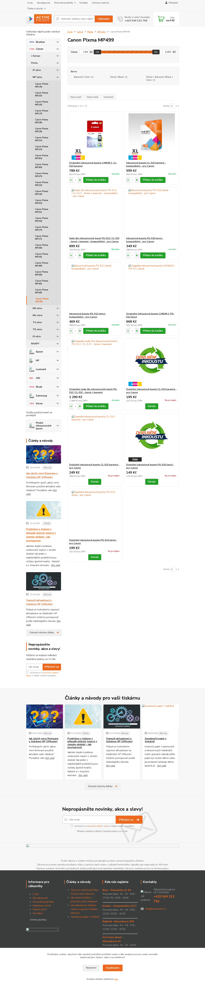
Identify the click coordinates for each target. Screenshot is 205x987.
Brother (40, 42)
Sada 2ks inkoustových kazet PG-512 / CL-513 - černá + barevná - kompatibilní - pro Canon (94, 240)
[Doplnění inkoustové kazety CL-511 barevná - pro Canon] (151, 363)
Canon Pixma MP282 (41, 255)
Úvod (70, 31)
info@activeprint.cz (155, 908)
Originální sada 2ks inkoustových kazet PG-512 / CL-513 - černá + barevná (93, 391)
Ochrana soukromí (100, 2)
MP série (37, 77)
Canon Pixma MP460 (41, 166)
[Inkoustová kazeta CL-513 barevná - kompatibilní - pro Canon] (151, 136)
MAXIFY (35, 343)
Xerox (39, 403)
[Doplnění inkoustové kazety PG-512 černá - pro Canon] (94, 514)
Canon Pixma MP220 (41, 148)
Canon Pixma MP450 (41, 157)
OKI (38, 378)
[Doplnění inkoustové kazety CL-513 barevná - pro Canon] (94, 438)
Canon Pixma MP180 (41, 121)
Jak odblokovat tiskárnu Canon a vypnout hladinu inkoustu (84, 909)
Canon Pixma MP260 (41, 220)
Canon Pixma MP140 (41, 85)
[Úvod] (39, 19)
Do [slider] (156, 52)
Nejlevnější (92, 97)
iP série (37, 70)
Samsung (41, 395)
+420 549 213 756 (136, 20)
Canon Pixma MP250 (41, 202)
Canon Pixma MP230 (41, 184)
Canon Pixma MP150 (41, 94)
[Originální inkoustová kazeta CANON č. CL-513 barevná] (94, 136)
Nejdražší (108, 97)
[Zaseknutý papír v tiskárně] (160, 716)
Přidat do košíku (96, 180)
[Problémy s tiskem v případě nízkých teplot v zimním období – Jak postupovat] (43, 511)
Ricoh (39, 386)
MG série (37, 315)
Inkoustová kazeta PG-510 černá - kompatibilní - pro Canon (144, 240)
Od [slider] (97, 52)
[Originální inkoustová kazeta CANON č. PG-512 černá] (151, 287)
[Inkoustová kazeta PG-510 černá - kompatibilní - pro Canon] (151, 212)
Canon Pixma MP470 (41, 175)
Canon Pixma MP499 (42, 300)
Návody (47, 467)
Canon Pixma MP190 (41, 130)
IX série (37, 336)
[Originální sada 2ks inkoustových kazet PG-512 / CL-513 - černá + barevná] (94, 363)
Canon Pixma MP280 (41, 246)
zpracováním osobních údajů (97, 826)
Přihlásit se (52, 667)
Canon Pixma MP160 (41, 103)
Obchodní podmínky (63, 2)
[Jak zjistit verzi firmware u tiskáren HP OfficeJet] (43, 455)
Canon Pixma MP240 (41, 193)
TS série (37, 322)
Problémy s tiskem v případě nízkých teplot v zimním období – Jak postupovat (41, 534)
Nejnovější (75, 97)
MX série (37, 308)
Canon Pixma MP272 (41, 237)
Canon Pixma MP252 (41, 211)
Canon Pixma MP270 (41, 228)
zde (116, 979)
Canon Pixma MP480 (41, 264)
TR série (37, 329)
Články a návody (35, 8)
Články (47, 523)
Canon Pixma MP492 (41, 282)
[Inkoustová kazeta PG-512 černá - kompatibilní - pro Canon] (94, 287)
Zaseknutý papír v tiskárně (155, 740)
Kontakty (84, 2)
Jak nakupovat (43, 2)
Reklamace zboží (42, 905)
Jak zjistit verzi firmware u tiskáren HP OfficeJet (42, 475)
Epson (39, 351)
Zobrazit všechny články (41, 632)
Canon (39, 49)
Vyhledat (103, 19)
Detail (152, 406)
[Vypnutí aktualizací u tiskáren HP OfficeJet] (43, 582)
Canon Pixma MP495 (41, 291)
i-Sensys (35, 55)
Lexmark (41, 369)
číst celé (55, 565)
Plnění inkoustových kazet (43, 425)
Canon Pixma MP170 (41, 112)
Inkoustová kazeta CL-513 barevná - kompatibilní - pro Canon (146, 164)
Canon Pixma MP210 (41, 139)
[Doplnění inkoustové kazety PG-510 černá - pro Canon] (151, 438)
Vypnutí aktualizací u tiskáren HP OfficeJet (39, 602)
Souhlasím (112, 968)
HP (37, 360)
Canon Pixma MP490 (41, 273)
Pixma (34, 62)
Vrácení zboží (40, 909)
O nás (30, 2)
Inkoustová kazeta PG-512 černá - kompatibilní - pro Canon (87, 315)
